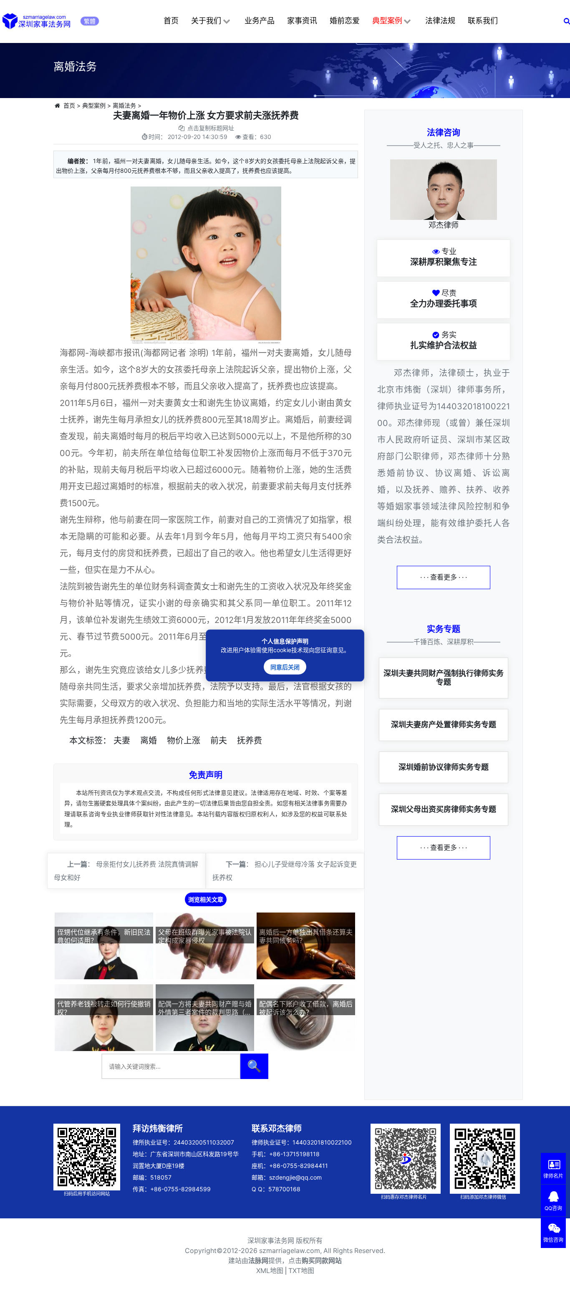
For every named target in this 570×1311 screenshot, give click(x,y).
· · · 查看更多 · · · (443, 577)
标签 (94, 741)
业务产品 (260, 20)
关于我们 (206, 20)
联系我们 (483, 20)
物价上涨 (183, 741)
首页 (171, 20)
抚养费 (249, 741)
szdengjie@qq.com (295, 1177)
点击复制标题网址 (210, 127)
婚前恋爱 (345, 20)
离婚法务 (124, 105)
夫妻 (121, 741)
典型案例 (387, 20)
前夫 (218, 741)
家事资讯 (302, 20)
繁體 (90, 21)
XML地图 (269, 1271)
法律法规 (440, 20)
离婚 (148, 741)
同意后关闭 (285, 667)
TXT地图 (301, 1271)
